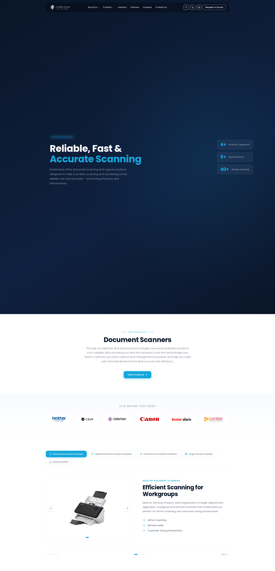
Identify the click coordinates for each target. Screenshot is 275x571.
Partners (134, 7)
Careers (147, 7)
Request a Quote (214, 7)
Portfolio (107, 7)
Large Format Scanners (201, 453)
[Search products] (186, 7)
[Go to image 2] (90, 537)
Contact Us (161, 7)
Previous (53, 554)
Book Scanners (60, 461)
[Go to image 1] (87, 537)
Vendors (122, 7)
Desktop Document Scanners (68, 453)
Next (223, 554)
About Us (92, 7)
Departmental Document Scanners (113, 453)
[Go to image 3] (92, 537)
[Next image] (127, 508)
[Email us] (198, 7)
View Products (135, 374)
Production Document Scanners (160, 453)
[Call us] (192, 7)
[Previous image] (51, 508)
